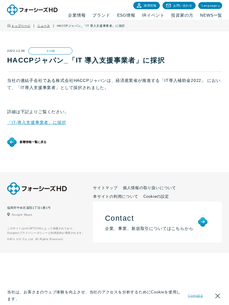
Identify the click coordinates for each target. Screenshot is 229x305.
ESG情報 (126, 15)
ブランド (101, 15)
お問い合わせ (182, 5)
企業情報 (77, 15)
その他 (50, 50)
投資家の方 (182, 15)
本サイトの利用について (115, 196)
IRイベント (153, 15)
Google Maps (22, 214)
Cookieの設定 (156, 196)
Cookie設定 (195, 295)
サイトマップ (105, 188)
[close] (217, 296)
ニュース (43, 25)
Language (209, 5)
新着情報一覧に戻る (33, 142)
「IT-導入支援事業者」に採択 (36, 122)
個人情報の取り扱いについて (149, 188)
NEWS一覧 (211, 15)
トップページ (20, 25)
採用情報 (150, 5)
